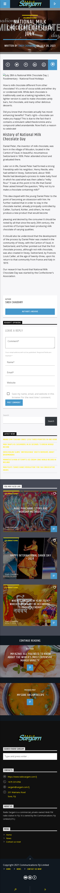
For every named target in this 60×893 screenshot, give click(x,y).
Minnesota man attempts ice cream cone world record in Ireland (29, 461)
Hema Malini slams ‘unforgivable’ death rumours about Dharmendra (29, 453)
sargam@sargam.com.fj (18, 787)
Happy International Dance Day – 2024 (30, 557)
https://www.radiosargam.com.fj (22, 776)
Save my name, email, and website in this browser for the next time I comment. (33, 394)
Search (6, 415)
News (8, 838)
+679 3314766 (14, 782)
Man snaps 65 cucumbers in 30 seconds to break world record (28, 445)
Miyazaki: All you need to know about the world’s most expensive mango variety (30, 657)
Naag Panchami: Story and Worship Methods (31, 510)
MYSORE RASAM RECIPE (30, 695)
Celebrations (30, 18)
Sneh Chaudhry (27, 46)
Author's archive (30, 311)
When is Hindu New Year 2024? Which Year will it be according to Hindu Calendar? (30, 604)
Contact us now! (13, 841)
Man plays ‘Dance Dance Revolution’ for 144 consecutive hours (29, 468)
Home (9, 834)
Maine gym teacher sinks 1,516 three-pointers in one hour (30, 439)
